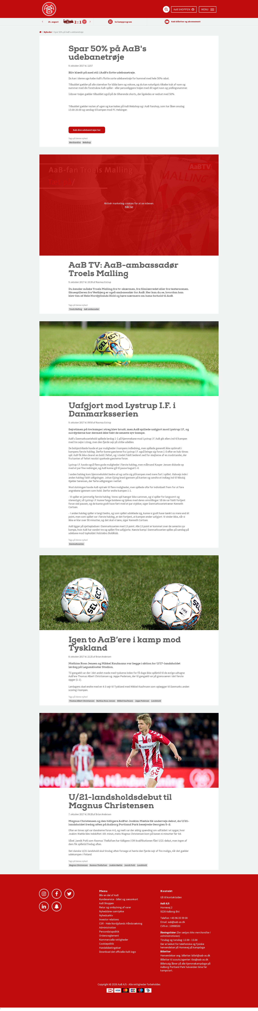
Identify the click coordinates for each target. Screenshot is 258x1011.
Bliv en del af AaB (109, 895)
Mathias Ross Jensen (105, 701)
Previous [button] (90, 21)
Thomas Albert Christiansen (81, 701)
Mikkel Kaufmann (125, 701)
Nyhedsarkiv (106, 915)
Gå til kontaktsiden (171, 897)
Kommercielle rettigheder (113, 939)
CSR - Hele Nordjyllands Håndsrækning (120, 923)
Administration (107, 927)
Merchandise (75, 142)
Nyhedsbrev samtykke (111, 911)
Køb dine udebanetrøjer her (87, 130)
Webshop (87, 142)
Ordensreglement (109, 935)
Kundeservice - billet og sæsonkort (118, 899)
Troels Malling (75, 309)
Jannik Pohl (129, 865)
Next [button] (42, 21)
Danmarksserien (76, 544)
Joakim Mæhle (115, 865)
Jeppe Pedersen (142, 701)
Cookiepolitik (106, 943)
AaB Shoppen (106, 903)
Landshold (156, 701)
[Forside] (40, 32)
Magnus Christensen (78, 865)
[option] (66, 22)
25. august (53, 21)
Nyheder (48, 32)
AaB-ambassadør (91, 309)
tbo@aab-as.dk (199, 959)
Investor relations (109, 919)
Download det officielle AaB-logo (117, 951)
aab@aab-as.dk (176, 922)
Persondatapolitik (109, 931)
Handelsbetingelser (110, 947)
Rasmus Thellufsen (98, 865)
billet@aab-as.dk (201, 955)
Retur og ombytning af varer (115, 907)
